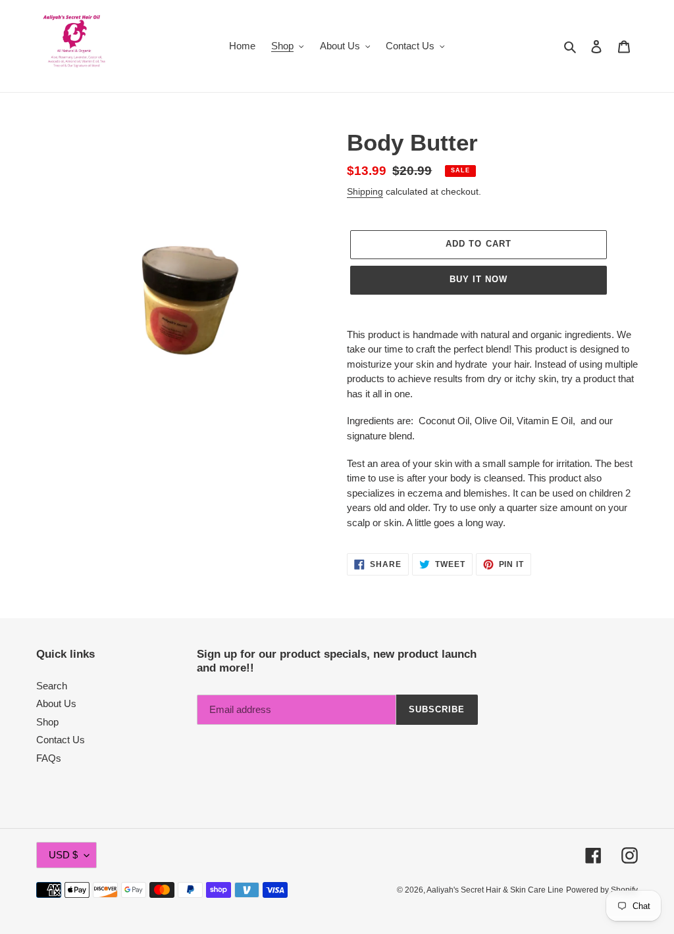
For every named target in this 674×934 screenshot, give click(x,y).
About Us (56, 703)
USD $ (63, 854)
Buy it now (478, 279)
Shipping (365, 191)
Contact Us (60, 739)
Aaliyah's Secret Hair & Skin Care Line (495, 890)
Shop (47, 721)
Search (51, 685)
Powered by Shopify (602, 890)
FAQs (48, 758)
